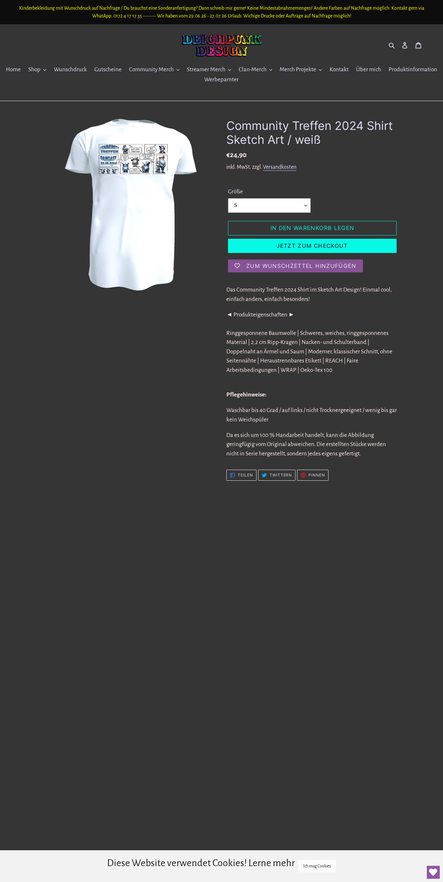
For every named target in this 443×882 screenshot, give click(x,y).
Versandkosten (279, 167)
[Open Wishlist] (433, 872)
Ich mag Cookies (317, 866)
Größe (235, 192)
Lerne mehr (271, 863)
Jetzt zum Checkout (312, 246)
